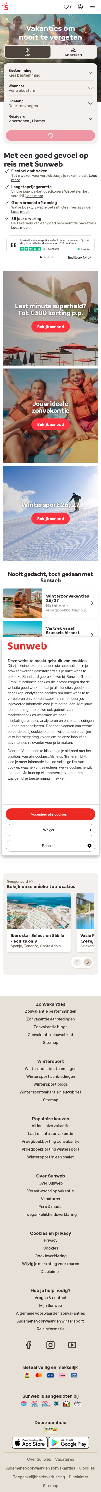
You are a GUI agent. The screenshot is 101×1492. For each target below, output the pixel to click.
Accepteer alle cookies (49, 814)
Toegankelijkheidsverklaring (51, 1214)
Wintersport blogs (50, 1084)
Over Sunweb (50, 1183)
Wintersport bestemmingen (50, 1068)
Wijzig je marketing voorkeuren (50, 1263)
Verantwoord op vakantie (50, 1190)
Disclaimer (50, 1271)
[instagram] (50, 1348)
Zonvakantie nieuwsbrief (51, 1034)
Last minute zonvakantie (50, 1133)
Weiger (48, 830)
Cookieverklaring (51, 1255)
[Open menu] (92, 6)
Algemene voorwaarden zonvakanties (50, 1313)
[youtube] (72, 1348)
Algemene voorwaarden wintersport (50, 1321)
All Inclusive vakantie (50, 1125)
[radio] (27, 52)
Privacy (50, 1240)
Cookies (50, 1248)
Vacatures (50, 1198)
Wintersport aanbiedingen (50, 1076)
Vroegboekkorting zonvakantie (50, 1141)
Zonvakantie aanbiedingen (50, 1019)
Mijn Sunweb (50, 1305)
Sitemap (50, 1042)
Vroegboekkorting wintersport (50, 1149)
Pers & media (50, 1206)
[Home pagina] (5, 6)
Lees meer (34, 196)
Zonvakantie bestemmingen (50, 1011)
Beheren (48, 846)
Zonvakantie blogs (50, 1026)
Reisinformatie (50, 1328)
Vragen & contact (51, 1297)
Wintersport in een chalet (50, 1157)
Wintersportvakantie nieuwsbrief (50, 1092)
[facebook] (29, 1348)
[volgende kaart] (88, 962)
